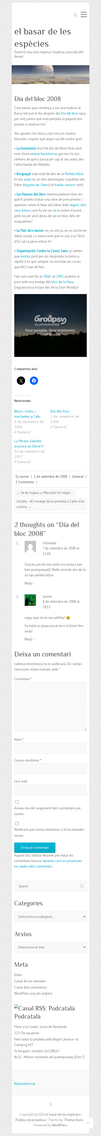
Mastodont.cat (24, 1083)
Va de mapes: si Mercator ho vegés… (45, 493)
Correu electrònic (27, 760)
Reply (30, 583)
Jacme (24, 476)
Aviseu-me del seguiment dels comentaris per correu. (47, 811)
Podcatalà (27, 1016)
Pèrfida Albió (74, 174)
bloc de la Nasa (62, 282)
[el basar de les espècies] (50, 67)
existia (25, 256)
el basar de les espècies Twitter (50, 1105)
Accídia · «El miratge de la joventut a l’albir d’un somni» (50, 504)
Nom (19, 739)
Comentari (23, 679)
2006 (47, 276)
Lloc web (20, 781)
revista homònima (43, 154)
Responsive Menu (84, 14)
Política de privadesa (31, 1120)
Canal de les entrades (30, 981)
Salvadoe (49, 543)
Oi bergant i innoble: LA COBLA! (36, 1051)
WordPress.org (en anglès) (33, 993)
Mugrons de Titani (35, 185)
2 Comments (25, 482)
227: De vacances (26, 1033)
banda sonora (65, 185)
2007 (59, 276)
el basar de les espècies (42, 37)
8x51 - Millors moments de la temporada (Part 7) (49, 1057)
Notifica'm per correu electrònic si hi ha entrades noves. (49, 832)
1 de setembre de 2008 (50, 476)
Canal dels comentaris (30, 987)
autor (28, 179)
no (55, 210)
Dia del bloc (69, 113)
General (78, 476)
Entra (18, 975)
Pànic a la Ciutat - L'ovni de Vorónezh (40, 1027)
